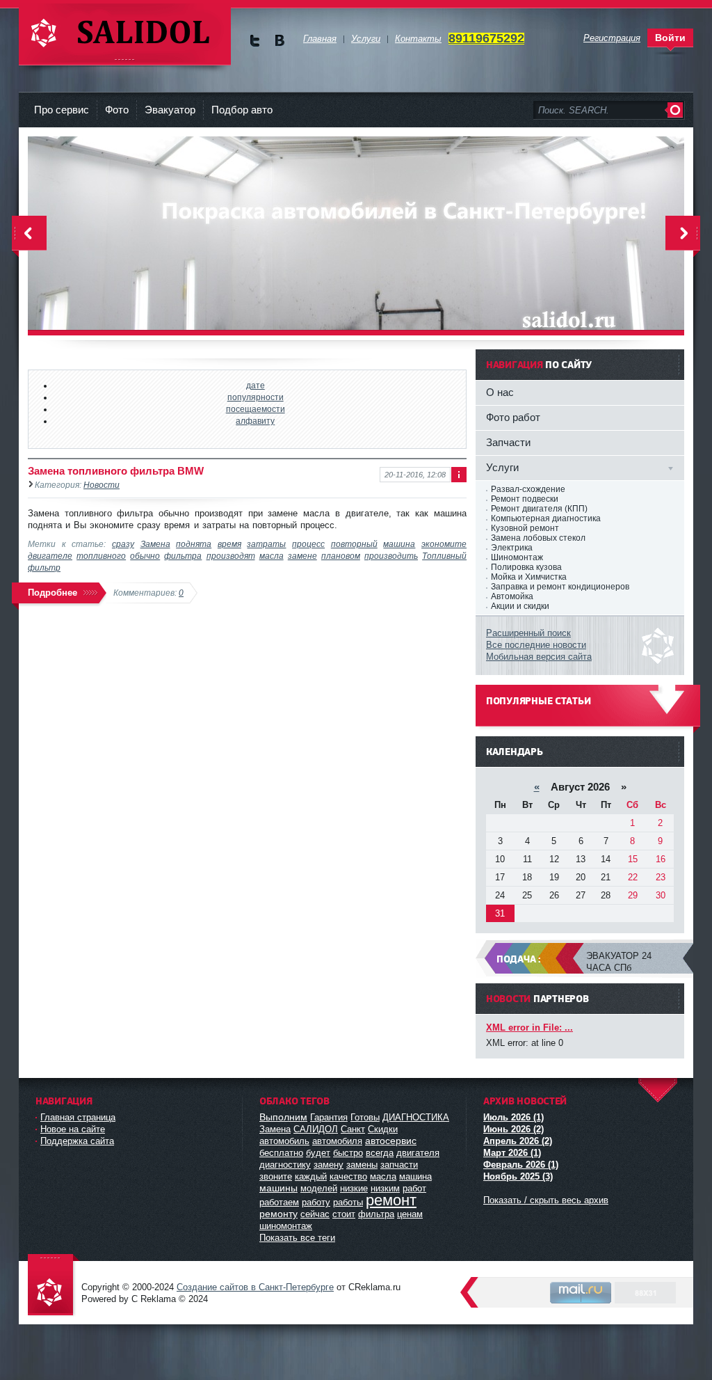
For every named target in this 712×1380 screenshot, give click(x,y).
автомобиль (284, 1141)
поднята (193, 543)
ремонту (278, 1213)
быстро (348, 1153)
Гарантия (329, 1117)
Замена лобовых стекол (538, 538)
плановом (340, 555)
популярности (255, 397)
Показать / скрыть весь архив (545, 1200)
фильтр (44, 567)
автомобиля (337, 1141)
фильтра (183, 555)
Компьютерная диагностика (546, 518)
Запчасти (508, 442)
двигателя (417, 1153)
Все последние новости (536, 645)
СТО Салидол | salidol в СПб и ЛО (125, 34)
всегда (380, 1153)
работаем (279, 1202)
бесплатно (281, 1153)
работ (414, 1188)
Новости (101, 484)
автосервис (390, 1140)
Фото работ (513, 417)
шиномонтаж (285, 1226)
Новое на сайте (72, 1129)
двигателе (50, 555)
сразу (123, 543)
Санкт (353, 1129)
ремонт (391, 1200)
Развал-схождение (528, 489)
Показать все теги (297, 1237)
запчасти (399, 1164)
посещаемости (255, 408)
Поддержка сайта (77, 1141)
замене (302, 555)
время (229, 543)
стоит (343, 1214)
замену (328, 1164)
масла (271, 555)
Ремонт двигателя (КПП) (539, 509)
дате (255, 385)
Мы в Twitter (255, 41)
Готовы (365, 1117)
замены (362, 1164)
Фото (117, 110)
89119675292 (486, 38)
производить (391, 555)
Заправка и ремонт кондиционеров (560, 587)
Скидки (383, 1129)
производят (231, 555)
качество (348, 1176)
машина (399, 543)
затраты (266, 543)
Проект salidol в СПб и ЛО (53, 1285)
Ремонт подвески (524, 499)
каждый (311, 1176)
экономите (444, 543)
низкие (354, 1188)
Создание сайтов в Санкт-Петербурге (255, 1287)
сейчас (315, 1214)
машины (278, 1187)
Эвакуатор (170, 110)
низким (385, 1188)
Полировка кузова (526, 567)
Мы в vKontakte (279, 41)
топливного (101, 555)
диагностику (285, 1164)
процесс (308, 543)
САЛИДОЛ (315, 1129)
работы (348, 1202)
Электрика (512, 548)
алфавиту (255, 420)
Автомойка (512, 596)
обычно (145, 555)
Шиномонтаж (517, 557)
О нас (500, 392)
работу (316, 1202)
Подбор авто (242, 110)
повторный (354, 543)
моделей (318, 1188)
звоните (275, 1176)
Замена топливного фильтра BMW (116, 471)
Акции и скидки (520, 606)
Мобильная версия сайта (539, 656)
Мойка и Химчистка (529, 577)
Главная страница (77, 1117)
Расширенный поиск (528, 633)
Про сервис (61, 110)
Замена (155, 543)
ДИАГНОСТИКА (415, 1117)
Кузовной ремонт (525, 528)
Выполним (283, 1117)
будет (318, 1153)
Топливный (444, 555)
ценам (410, 1214)
